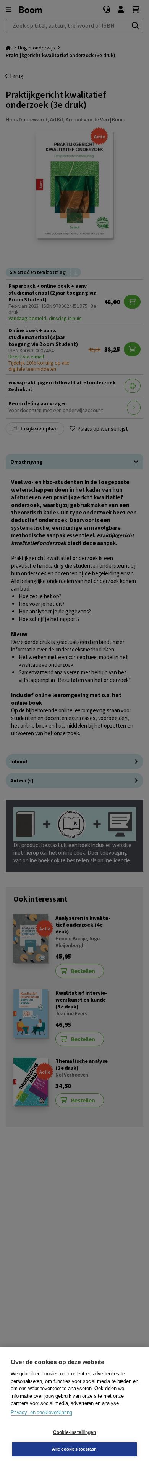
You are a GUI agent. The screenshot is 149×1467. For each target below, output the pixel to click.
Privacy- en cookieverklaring (41, 1412)
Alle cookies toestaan (74, 1449)
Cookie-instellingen (74, 1432)
